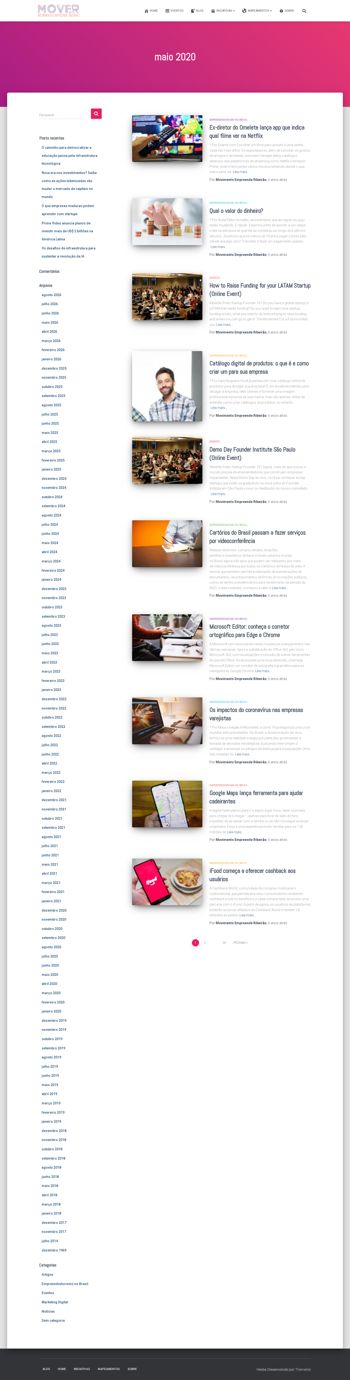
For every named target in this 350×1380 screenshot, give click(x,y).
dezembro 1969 (54, 1250)
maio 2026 (50, 322)
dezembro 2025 (54, 368)
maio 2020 (50, 975)
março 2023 (51, 671)
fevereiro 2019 (53, 1112)
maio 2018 (50, 1186)
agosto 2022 (51, 736)
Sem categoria (53, 1320)
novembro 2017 (54, 1232)
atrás (277, 180)
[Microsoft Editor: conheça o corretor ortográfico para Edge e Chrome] (167, 637)
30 (224, 942)
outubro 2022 (52, 717)
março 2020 (51, 993)
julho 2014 (50, 1241)
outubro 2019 (52, 1039)
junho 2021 (50, 855)
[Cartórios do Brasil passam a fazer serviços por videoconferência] (167, 543)
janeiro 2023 (51, 690)
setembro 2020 (53, 938)
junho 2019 (50, 1075)
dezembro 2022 (54, 699)
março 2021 (51, 883)
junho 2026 (50, 313)
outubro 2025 (52, 387)
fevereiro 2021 (53, 892)
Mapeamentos (259, 10)
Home (154, 10)
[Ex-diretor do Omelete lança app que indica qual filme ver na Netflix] (167, 138)
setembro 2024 (53, 506)
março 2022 (51, 772)
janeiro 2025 (51, 469)
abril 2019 (49, 1094)
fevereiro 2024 (53, 570)
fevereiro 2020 (53, 1002)
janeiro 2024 (51, 579)
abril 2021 (49, 873)
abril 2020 (49, 984)
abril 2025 (49, 442)
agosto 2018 (51, 1167)
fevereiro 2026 (53, 350)
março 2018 (51, 1204)
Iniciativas (224, 10)
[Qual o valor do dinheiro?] (167, 221)
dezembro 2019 (54, 1021)
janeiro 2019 (51, 1121)
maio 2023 (50, 653)
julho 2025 (50, 414)
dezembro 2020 (54, 910)
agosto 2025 (51, 405)
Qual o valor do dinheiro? (236, 210)
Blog (200, 10)
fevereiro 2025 (53, 460)
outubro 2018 (52, 1149)
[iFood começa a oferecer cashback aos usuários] (167, 882)
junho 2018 (50, 1177)
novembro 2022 (54, 708)
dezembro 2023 (54, 589)
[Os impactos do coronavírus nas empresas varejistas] (167, 720)
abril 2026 (49, 331)
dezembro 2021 (54, 800)
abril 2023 (49, 662)
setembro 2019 (53, 1048)
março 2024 (51, 561)
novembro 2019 (54, 1030)
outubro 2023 (52, 607)
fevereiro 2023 (53, 681)
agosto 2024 (51, 515)
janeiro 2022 (51, 791)
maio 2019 (50, 1085)
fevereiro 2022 (53, 782)
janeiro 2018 (51, 1213)
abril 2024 (49, 552)
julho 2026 (50, 304)
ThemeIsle (303, 1369)
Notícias (48, 1311)
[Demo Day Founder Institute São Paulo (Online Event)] (167, 460)
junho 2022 (50, 754)
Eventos (177, 10)
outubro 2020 (52, 929)
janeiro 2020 (51, 1011)
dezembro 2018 (54, 1131)
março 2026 (51, 341)
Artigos (47, 1274)
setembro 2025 (53, 396)
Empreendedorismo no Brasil (65, 1284)
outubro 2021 (52, 818)
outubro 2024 (52, 497)
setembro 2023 (53, 616)
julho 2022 (50, 745)
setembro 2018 (53, 1158)
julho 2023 (50, 635)
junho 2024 (50, 534)
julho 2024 (50, 524)
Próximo (239, 942)
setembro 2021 (53, 827)
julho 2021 (50, 846)
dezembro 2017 (54, 1223)
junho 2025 (50, 423)
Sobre (289, 10)
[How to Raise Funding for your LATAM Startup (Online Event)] (167, 296)
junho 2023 (50, 644)
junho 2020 (50, 965)
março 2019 (51, 1103)
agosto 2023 (51, 625)
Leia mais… (241, 172)
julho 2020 (50, 956)
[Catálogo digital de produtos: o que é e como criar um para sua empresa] (167, 386)
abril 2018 (49, 1195)
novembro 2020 (54, 919)
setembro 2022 (53, 727)
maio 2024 (50, 543)
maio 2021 (50, 864)
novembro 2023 (54, 598)
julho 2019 (50, 1066)
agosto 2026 (51, 295)
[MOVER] (58, 10)
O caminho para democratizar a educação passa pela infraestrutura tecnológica (69, 155)
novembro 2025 (54, 377)
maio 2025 (50, 433)
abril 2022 (49, 763)
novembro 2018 (54, 1140)
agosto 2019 (51, 1057)
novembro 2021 (54, 809)
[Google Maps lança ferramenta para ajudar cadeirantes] (167, 804)
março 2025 (51, 451)
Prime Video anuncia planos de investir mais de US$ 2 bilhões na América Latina (67, 231)
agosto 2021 (51, 837)
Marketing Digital (55, 1302)
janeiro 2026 (51, 359)
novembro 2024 (54, 488)
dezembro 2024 (54, 479)
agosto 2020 (51, 947)
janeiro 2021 (51, 901)
